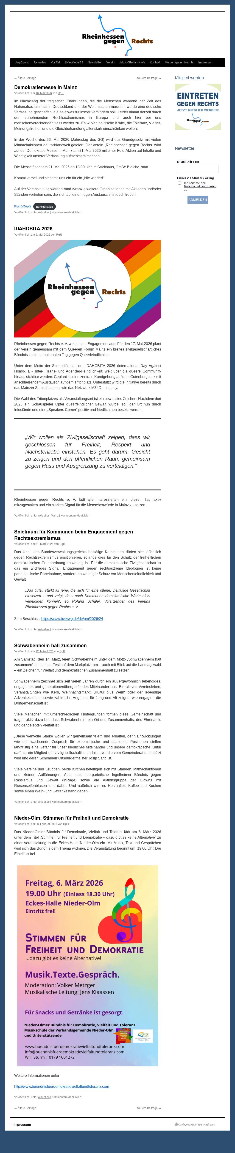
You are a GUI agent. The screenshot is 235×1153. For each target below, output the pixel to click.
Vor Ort (55, 62)
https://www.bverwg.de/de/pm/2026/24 (72, 619)
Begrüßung (22, 62)
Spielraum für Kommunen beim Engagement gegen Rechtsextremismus (73, 534)
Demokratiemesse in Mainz (45, 87)
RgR (61, 93)
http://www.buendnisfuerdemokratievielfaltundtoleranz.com (61, 1086)
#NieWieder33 (74, 62)
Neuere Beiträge (149, 78)
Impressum (205, 62)
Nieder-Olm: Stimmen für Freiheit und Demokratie (71, 817)
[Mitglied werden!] (198, 129)
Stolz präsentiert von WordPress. (197, 1124)
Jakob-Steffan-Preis (132, 62)
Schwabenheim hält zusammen (50, 645)
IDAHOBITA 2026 (33, 228)
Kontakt (155, 62)
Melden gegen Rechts (179, 62)
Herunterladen (44, 206)
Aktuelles (40, 62)
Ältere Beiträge (25, 78)
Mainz (55, 515)
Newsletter (95, 62)
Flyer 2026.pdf (22, 206)
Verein (110, 62)
